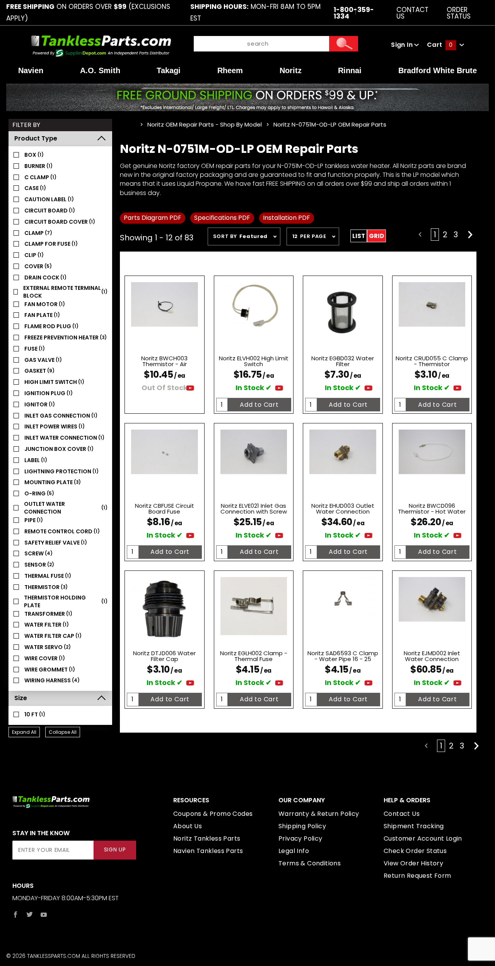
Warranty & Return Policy (318, 813)
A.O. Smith (100, 70)
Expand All (24, 732)
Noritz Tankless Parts (206, 838)
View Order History (413, 863)
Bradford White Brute (437, 70)
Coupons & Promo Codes (213, 813)
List (358, 236)
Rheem (230, 70)
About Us (187, 826)
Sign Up (115, 849)
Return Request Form (417, 875)
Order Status (459, 12)
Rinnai (350, 70)
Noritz (291, 70)
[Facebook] (15, 914)
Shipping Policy (302, 826)
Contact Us (412, 12)
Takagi (169, 70)
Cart (439, 44)
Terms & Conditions (309, 863)
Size (20, 698)
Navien (30, 70)
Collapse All (63, 732)
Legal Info (293, 850)
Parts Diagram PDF (152, 217)
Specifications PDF (222, 217)
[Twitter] (29, 914)
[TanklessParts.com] (101, 44)
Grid (376, 236)
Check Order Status (415, 850)
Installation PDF (286, 217)
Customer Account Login (423, 838)
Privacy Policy (300, 838)
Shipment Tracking (414, 826)
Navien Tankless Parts (208, 850)
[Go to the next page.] (470, 234)
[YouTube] (44, 914)
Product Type (35, 138)
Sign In (402, 44)
